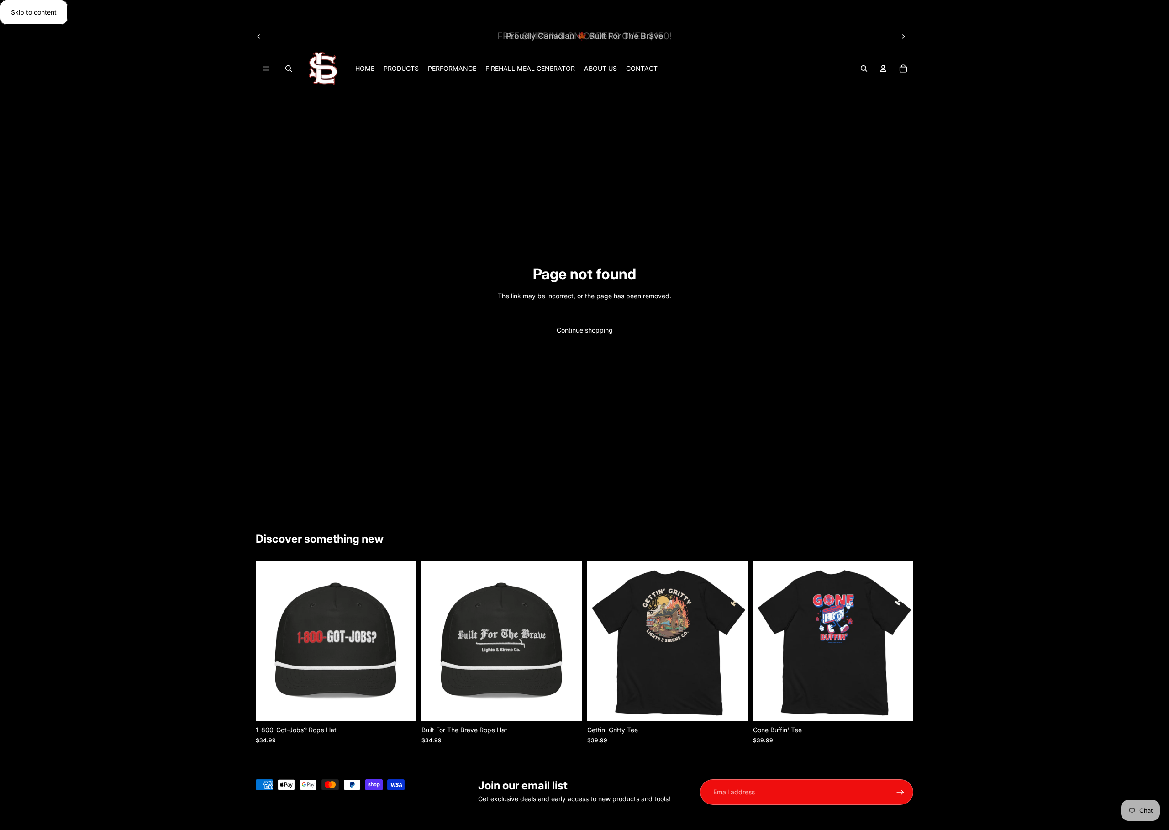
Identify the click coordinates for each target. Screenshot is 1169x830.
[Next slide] (903, 36)
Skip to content (34, 12)
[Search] (289, 69)
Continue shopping (585, 330)
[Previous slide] (259, 36)
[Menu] (266, 68)
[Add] (402, 707)
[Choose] (733, 707)
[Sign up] (900, 792)
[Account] (883, 69)
